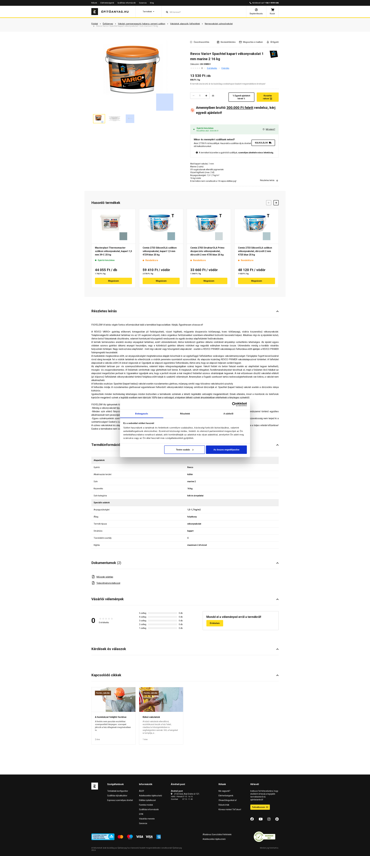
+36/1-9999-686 (272, 3)
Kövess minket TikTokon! (230, 809)
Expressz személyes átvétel (120, 800)
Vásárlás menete (147, 819)
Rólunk (94, 3)
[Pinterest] (277, 819)
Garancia (143, 3)
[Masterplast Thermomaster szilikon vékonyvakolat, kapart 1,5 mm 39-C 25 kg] (113, 226)
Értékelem (215, 623)
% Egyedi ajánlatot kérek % (241, 97)
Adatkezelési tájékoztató (150, 795)
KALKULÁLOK (261, 143)
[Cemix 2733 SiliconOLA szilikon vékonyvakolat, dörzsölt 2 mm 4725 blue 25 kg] (256, 226)
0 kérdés (225, 68)
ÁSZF (141, 791)
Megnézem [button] (113, 281)
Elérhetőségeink (107, 3)
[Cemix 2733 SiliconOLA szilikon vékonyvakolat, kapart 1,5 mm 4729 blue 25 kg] (161, 226)
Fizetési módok (146, 805)
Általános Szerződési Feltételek (217, 834)
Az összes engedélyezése (226, 449)
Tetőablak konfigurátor (117, 791)
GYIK (141, 814)
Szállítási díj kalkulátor (117, 795)
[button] (148, 11)
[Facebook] (252, 819)
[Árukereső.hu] (264, 836)
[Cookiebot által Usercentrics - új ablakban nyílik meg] (234, 404)
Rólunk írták (224, 805)
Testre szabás (183, 449)
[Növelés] (206, 96)
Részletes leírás (267, 180)
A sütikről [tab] (228, 413)
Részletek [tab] (185, 413)
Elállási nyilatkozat (147, 800)
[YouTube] (261, 819)
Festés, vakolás (103, 693)
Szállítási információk (127, 3)
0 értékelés (212, 68)
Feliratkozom (259, 807)
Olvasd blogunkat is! (228, 800)
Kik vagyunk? (224, 791)
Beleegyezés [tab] (141, 413)
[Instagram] (268, 819)
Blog (152, 3)
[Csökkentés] (193, 96)
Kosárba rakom (267, 97)
